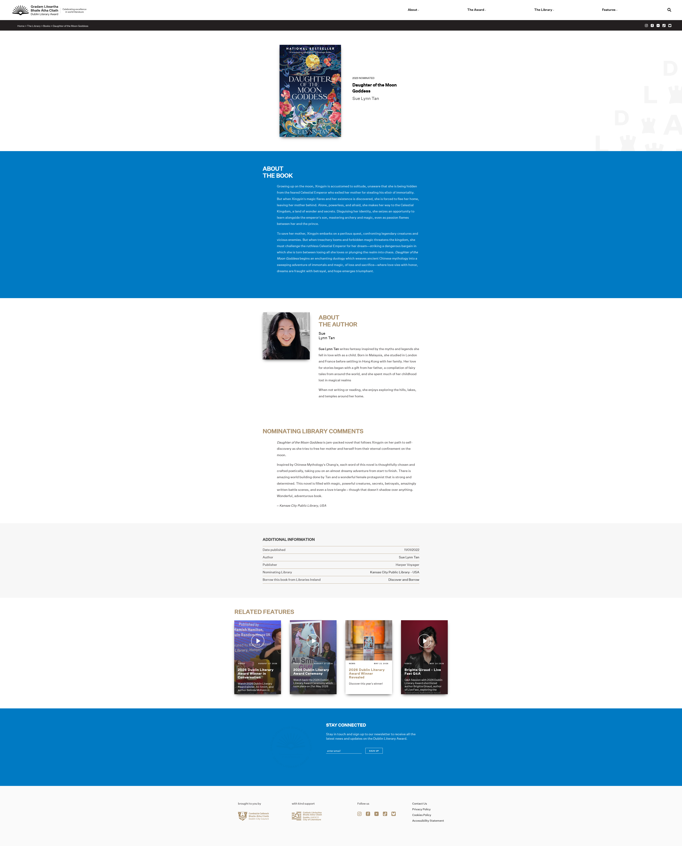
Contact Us (419, 803)
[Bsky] (669, 25)
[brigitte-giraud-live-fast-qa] (424, 657)
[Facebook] (652, 25)
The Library (543, 10)
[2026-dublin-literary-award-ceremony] (313, 657)
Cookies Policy (421, 815)
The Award (475, 10)
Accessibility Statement (428, 820)
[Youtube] (658, 25)
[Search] (669, 10)
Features (609, 10)
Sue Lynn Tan (365, 98)
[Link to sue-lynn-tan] (286, 335)
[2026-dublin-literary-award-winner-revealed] (368, 657)
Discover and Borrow (403, 580)
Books (46, 26)
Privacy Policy (421, 809)
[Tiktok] (663, 25)
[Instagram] (646, 25)
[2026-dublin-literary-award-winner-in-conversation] (257, 657)
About (412, 10)
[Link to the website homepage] (49, 10)
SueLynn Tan (327, 335)
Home (21, 26)
